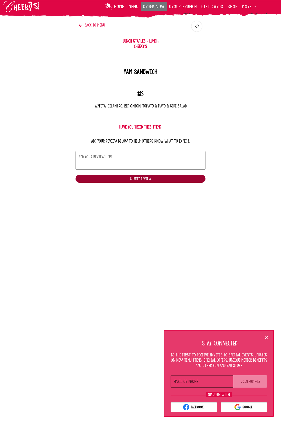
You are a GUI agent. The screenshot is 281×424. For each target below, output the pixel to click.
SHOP (233, 7)
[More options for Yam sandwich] (196, 26)
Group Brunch (183, 7)
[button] (249, 6)
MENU (133, 7)
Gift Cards (212, 7)
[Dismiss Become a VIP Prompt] (266, 337)
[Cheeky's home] (23, 6)
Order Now (154, 7)
